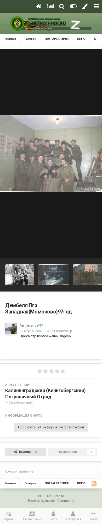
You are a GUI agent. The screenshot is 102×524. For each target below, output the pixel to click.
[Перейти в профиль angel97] (11, 328)
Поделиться (27, 452)
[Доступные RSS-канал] (94, 483)
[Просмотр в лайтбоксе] (51, 153)
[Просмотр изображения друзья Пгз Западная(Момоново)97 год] (19, 274)
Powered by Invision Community (51, 501)
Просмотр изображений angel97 (45, 336)
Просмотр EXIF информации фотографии (51, 427)
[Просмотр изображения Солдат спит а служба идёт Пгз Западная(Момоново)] (53, 274)
